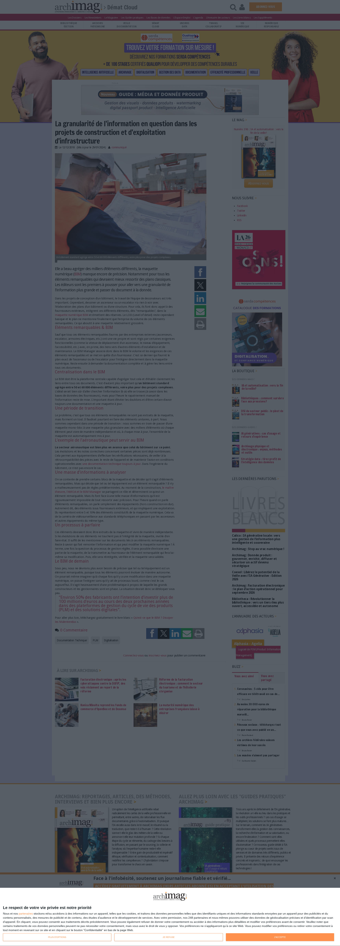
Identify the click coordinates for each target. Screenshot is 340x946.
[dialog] (170, 917)
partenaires (26, 913)
